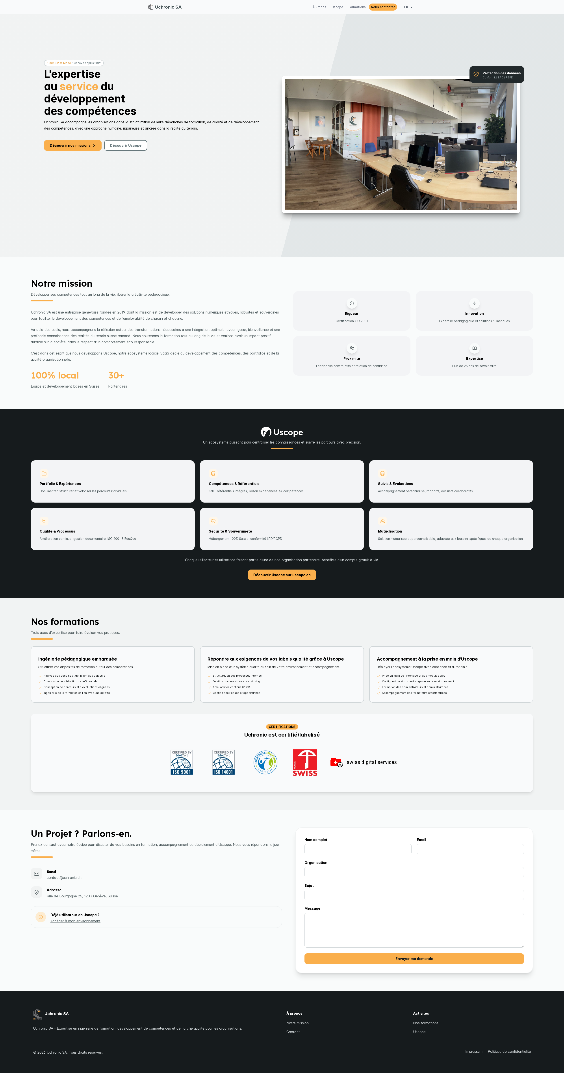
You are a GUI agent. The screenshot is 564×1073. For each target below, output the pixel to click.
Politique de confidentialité (509, 1051)
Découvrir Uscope (125, 145)
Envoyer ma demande (414, 958)
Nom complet (315, 839)
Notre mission (297, 1023)
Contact (293, 1032)
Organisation (315, 862)
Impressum (473, 1051)
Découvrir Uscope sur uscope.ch (282, 575)
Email (421, 839)
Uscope (419, 1032)
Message (312, 908)
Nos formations (425, 1023)
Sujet (309, 885)
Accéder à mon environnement (75, 921)
